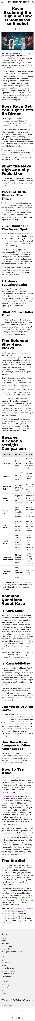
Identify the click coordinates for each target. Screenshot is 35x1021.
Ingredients (5, 987)
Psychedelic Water (8, 796)
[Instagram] (16, 1018)
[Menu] (2, 2)
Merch (3, 941)
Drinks (4, 938)
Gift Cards (5, 943)
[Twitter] (22, 1018)
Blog (3, 990)
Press (3, 993)
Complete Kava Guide (20, 428)
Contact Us (5, 963)
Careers (4, 995)
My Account (6, 965)
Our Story (5, 985)
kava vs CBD (21, 755)
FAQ (3, 960)
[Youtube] (19, 1018)
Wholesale (5, 949)
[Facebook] (12, 1018)
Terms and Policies (17, 1014)
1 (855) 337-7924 (7, 973)
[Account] (29, 2)
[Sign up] (32, 1005)
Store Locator (6, 946)
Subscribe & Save (8, 968)
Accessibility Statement (10, 976)
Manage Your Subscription (11, 951)
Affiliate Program (8, 971)
